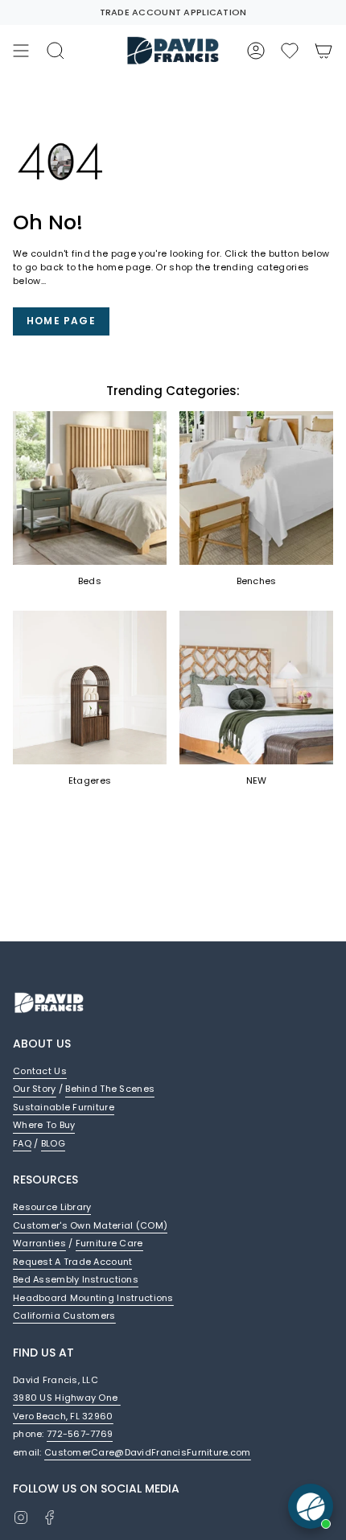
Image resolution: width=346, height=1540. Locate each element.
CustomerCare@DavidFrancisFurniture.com (147, 1452)
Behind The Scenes (109, 1088)
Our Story (34, 1088)
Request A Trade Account (72, 1261)
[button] (290, 50)
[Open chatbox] (310, 1506)
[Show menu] (21, 50)
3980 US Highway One (67, 1397)
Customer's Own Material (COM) (90, 1225)
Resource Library (52, 1206)
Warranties (39, 1243)
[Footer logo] (49, 1002)
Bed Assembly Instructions (75, 1279)
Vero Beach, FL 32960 (63, 1416)
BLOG (53, 1143)
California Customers (64, 1315)
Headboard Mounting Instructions (93, 1297)
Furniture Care (109, 1243)
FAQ (22, 1143)
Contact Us (40, 1070)
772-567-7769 (80, 1433)
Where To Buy (44, 1124)
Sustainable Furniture (63, 1107)
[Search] (55, 50)
